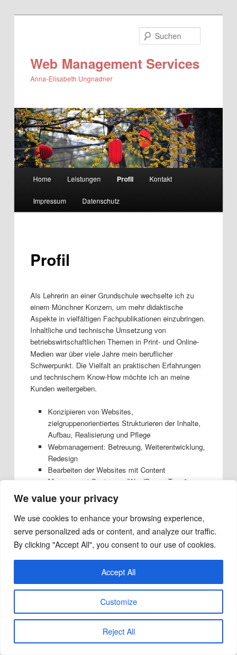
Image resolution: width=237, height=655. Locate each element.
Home (42, 178)
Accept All (118, 571)
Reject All (119, 631)
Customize (118, 601)
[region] (118, 567)
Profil (125, 179)
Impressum (49, 200)
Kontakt (160, 178)
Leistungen (84, 178)
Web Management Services (115, 63)
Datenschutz (101, 200)
